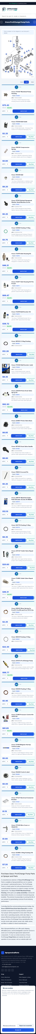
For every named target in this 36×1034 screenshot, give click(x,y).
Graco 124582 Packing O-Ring (20, 228)
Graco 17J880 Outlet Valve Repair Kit (22, 579)
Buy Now (31, 136)
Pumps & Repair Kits (6, 985)
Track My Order (23, 982)
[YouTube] (12, 970)
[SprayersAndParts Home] (9, 9)
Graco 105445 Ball (17, 175)
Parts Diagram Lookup (25, 977)
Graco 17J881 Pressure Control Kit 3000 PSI (22, 715)
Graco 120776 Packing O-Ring (20, 525)
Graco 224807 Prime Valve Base (21, 420)
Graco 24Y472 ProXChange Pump (22, 660)
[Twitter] (9, 970)
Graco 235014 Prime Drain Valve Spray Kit (21, 391)
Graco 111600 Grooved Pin (19, 472)
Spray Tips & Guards (6, 982)
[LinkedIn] (6, 970)
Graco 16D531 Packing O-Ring (20, 637)
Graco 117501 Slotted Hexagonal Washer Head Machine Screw (21, 201)
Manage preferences (9, 1025)
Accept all (18, 1030)
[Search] (33, 16)
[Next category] (34, 22)
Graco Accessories (6, 980)
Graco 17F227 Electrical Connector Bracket (22, 798)
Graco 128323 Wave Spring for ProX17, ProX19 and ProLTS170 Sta (22, 609)
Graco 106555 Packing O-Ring (21, 689)
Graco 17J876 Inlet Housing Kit (21, 253)
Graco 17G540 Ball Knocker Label (22, 365)
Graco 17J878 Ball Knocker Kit (21, 312)
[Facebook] (2, 970)
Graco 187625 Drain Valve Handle (22, 446)
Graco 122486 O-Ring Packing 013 (22, 852)
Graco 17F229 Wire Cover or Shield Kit (20, 826)
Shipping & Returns (24, 985)
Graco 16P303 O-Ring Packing (21, 341)
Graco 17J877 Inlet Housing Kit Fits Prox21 (22, 282)
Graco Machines (5, 977)
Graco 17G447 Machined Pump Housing (21, 92)
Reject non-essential (25, 1025)
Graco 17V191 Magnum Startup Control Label (21, 745)
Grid (32, 82)
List (27, 82)
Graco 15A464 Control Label (20, 772)
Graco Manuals (23, 980)
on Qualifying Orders (18, 3)
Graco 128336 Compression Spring (20, 148)
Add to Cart (23, 111)
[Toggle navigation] (31, 9)
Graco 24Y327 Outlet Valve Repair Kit (22, 551)
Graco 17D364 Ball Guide (19, 121)
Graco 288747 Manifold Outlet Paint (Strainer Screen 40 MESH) (21, 498)
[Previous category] (1, 22)
